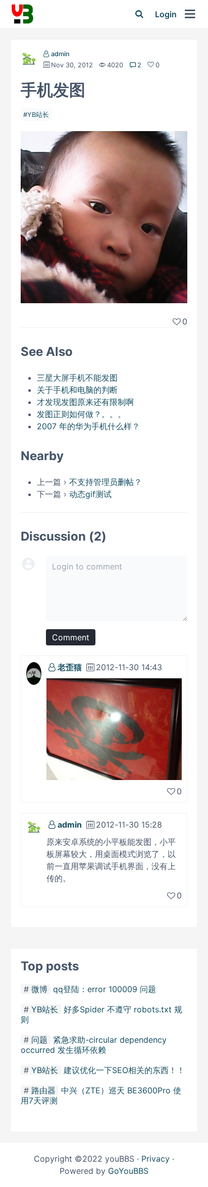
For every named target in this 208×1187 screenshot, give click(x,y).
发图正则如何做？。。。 (81, 414)
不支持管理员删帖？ (105, 482)
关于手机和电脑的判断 (77, 390)
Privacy (155, 1159)
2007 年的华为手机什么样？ (88, 426)
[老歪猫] (33, 668)
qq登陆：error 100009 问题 (104, 989)
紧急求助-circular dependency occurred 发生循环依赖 (94, 1045)
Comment (70, 637)
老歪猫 (70, 667)
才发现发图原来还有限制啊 (85, 402)
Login (166, 14)
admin (60, 54)
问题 (39, 1040)
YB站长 (38, 114)
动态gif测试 (90, 494)
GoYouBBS (128, 1171)
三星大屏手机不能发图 (77, 378)
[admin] (29, 61)
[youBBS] (22, 14)
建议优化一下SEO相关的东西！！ (124, 1070)
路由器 (43, 1090)
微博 (39, 989)
